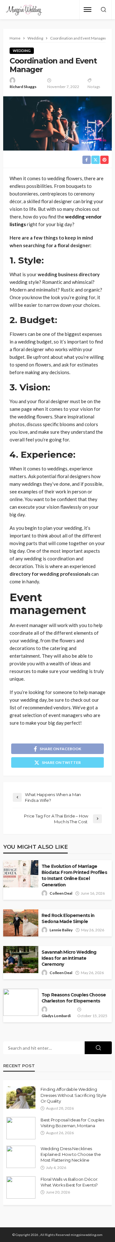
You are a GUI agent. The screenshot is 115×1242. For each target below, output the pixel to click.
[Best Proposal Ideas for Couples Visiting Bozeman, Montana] (20, 1128)
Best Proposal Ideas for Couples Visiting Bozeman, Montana (72, 1122)
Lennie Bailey (61, 930)
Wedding (22, 50)
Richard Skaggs (23, 86)
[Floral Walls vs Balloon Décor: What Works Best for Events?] (20, 1187)
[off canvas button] (87, 9)
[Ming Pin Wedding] (23, 10)
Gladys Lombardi (56, 1015)
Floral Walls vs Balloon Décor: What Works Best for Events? (69, 1182)
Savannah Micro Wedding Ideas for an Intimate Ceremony (69, 958)
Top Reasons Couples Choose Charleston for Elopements (74, 997)
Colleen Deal (61, 893)
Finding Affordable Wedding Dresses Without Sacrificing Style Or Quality (73, 1095)
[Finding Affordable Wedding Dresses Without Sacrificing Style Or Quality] (20, 1097)
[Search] (103, 10)
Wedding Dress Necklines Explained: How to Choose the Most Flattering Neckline (71, 1154)
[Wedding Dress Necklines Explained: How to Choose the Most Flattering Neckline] (20, 1157)
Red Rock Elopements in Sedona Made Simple (68, 918)
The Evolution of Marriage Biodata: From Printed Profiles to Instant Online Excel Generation (74, 875)
